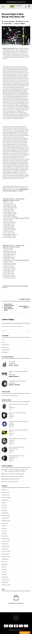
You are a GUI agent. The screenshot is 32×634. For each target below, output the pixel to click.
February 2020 (6, 546)
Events (3, 342)
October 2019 (5, 554)
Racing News (7, 23)
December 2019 (6, 551)
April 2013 (4, 574)
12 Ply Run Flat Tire (15, 479)
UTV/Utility (4, 352)
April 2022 (4, 510)
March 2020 (5, 543)
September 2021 (6, 520)
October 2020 (5, 541)
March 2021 (5, 536)
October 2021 (5, 518)
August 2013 (5, 564)
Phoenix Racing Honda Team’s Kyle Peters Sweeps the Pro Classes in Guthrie (9, 307)
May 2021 (4, 531)
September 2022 (6, 497)
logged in (10, 326)
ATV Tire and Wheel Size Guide (10, 395)
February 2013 (5, 579)
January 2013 (5, 582)
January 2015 (5, 559)
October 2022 (5, 495)
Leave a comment (20, 23)
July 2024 (4, 489)
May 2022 (4, 507)
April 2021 (4, 533)
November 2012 (6, 585)
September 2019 (6, 556)
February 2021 (5, 538)
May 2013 (4, 572)
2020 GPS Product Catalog (17, 473)
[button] (3, 6)
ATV (3, 339)
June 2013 (4, 569)
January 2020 (5, 549)
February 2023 (5, 492)
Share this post (25, 299)
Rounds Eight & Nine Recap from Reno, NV (13, 15)
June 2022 (4, 505)
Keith (5, 481)
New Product (5, 344)
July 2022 (4, 502)
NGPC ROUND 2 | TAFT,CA (23, 307)
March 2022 (5, 513)
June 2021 (4, 528)
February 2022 (5, 515)
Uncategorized (5, 349)
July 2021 (4, 525)
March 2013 (5, 577)
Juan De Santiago (9, 21)
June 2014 (4, 561)
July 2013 (4, 566)
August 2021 (5, 523)
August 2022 (5, 500)
